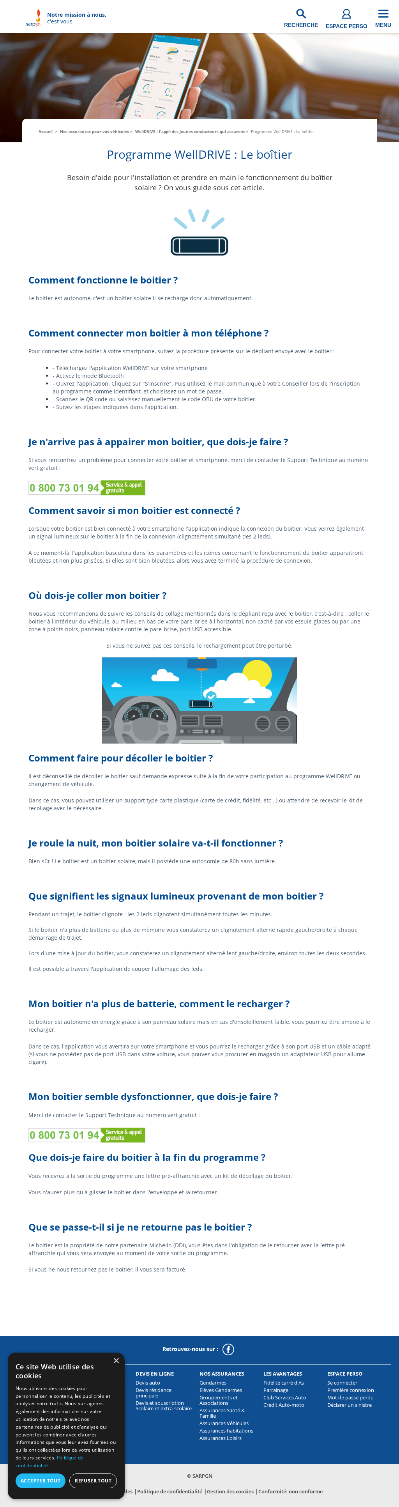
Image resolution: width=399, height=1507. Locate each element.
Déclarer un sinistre (349, 1404)
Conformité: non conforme (290, 1491)
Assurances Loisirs (221, 1437)
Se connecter (342, 1382)
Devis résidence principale (153, 1393)
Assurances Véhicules (224, 1423)
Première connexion (350, 1390)
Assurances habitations (226, 1430)
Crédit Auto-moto (283, 1404)
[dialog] (66, 1426)
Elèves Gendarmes (221, 1390)
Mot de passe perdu (350, 1397)
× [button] (116, 1361)
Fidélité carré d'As (283, 1382)
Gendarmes (213, 1382)
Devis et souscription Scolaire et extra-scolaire (164, 1405)
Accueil (46, 131)
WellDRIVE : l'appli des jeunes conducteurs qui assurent (190, 131)
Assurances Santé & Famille (222, 1413)
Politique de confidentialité (169, 1491)
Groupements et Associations (219, 1400)
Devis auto (148, 1382)
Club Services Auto (284, 1397)
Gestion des (230, 1491)
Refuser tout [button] (93, 1480)
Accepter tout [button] (40, 1480)
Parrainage (275, 1390)
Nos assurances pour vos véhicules (94, 131)
